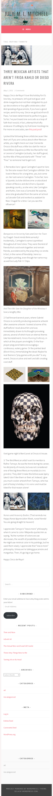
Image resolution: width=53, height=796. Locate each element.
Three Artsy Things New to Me (15, 652)
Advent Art (8, 639)
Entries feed (8, 721)
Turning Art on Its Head (12, 659)
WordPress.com (30, 791)
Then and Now (9, 632)
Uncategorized (10, 697)
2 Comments (19, 91)
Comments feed (10, 727)
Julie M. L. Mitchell (26, 13)
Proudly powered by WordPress (22, 789)
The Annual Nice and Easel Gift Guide (18, 646)
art (5, 690)
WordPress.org (9, 734)
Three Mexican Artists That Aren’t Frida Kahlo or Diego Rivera (26, 77)
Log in (6, 714)
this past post (35, 129)
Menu (28, 29)
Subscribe (11, 615)
